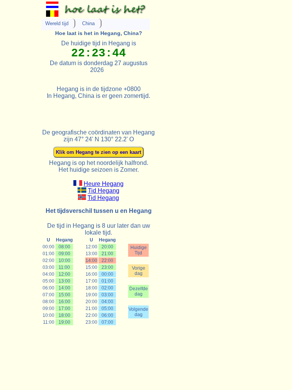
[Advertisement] (130, 110)
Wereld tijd (56, 23)
